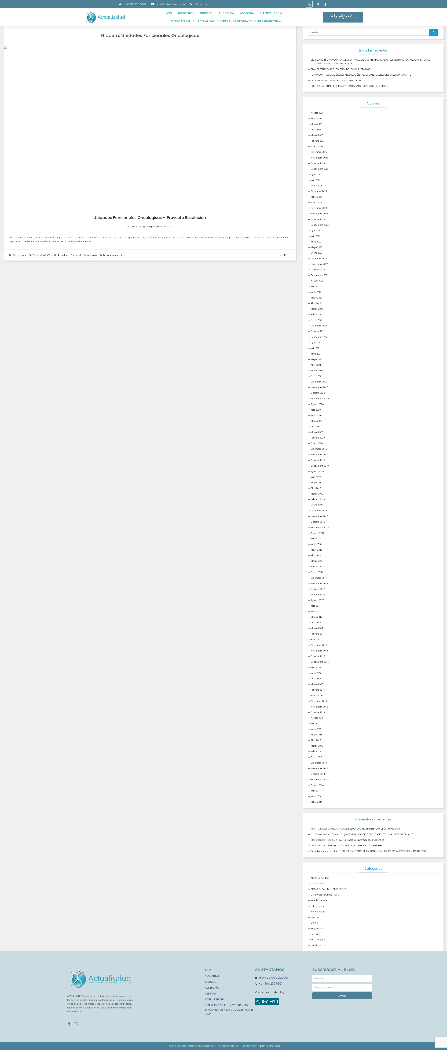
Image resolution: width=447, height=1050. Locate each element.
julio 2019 (316, 476)
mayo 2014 (316, 801)
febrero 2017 (318, 633)
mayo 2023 (316, 247)
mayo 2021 (316, 359)
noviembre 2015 (319, 706)
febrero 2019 (318, 499)
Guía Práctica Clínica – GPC (325, 894)
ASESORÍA (247, 13)
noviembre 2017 (319, 583)
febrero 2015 (318, 751)
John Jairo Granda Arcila (158, 226)
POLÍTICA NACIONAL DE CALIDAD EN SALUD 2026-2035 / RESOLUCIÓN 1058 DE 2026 (384, 851)
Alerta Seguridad (320, 877)
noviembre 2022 (319, 264)
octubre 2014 (318, 773)
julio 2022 (316, 286)
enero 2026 (317, 146)
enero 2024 (317, 202)
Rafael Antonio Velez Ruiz (324, 851)
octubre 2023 (318, 219)
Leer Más (282, 255)
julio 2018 (316, 538)
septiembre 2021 (320, 336)
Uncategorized (318, 945)
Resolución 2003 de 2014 (46, 255)
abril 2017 (316, 622)
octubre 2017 (318, 589)
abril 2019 (316, 488)
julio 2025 (316, 180)
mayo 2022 (316, 297)
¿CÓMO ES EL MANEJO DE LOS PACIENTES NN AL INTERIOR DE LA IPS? (379, 834)
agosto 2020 (317, 404)
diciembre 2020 (319, 381)
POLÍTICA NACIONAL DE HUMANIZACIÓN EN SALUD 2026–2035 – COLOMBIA (349, 85)
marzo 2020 (317, 432)
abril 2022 (316, 303)
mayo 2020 (316, 420)
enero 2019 (317, 504)
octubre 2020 (318, 392)
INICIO (168, 13)
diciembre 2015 (319, 701)
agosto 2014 (317, 785)
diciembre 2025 (319, 151)
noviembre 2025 (319, 157)
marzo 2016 (317, 684)
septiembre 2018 (320, 527)
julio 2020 (316, 409)
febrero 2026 (318, 140)
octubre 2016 (318, 656)
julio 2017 (316, 605)
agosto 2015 (317, 717)
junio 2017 (316, 611)
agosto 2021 (317, 342)
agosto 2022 (317, 280)
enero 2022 (317, 320)
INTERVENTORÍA (271, 13)
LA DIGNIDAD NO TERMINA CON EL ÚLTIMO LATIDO (336, 80)
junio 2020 (316, 415)
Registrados (317, 928)
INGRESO (206, 13)
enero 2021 (317, 376)
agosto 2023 (317, 230)
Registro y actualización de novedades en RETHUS (358, 845)
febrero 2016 (318, 689)
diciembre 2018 (319, 510)
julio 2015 (316, 723)
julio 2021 (316, 348)
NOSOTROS (186, 13)
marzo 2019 (317, 493)
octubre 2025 (318, 163)
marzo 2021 (317, 370)
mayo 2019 (316, 482)
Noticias (315, 917)
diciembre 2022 (319, 258)
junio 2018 (316, 544)
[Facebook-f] (69, 1024)
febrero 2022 (318, 314)
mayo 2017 (316, 616)
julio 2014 (316, 790)
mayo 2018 (316, 549)
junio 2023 (316, 241)
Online (314, 922)
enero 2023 (317, 252)
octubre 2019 (318, 460)
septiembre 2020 (320, 398)
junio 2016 (316, 673)
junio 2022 (316, 292)
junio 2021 (316, 353)
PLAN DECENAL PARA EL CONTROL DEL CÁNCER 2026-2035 (340, 69)
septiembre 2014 (320, 779)
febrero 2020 (318, 437)
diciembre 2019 (319, 448)
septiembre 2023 (320, 224)
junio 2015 (316, 729)
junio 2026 (316, 118)
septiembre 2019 (320, 465)
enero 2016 (317, 695)
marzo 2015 (317, 745)
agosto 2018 (317, 533)
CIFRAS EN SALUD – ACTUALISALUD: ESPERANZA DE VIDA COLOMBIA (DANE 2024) (226, 21)
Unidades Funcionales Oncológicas (78, 255)
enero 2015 (317, 757)
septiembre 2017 (320, 594)
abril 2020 (316, 426)
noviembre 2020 (319, 387)
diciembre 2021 (319, 325)
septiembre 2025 (320, 168)
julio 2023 (316, 236)
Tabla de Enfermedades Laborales (365, 839)
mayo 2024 (316, 196)
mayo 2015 (316, 734)
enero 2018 (317, 572)
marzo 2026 (317, 135)
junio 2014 (316, 796)
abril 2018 (316, 555)
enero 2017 (317, 639)
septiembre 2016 (320, 661)
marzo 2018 (317, 560)
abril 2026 (316, 129)
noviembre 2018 (319, 516)
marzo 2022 (317, 308)
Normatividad (318, 911)
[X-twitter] (77, 1024)
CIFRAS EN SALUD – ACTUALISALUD (329, 889)
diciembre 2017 (319, 577)
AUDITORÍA (226, 13)
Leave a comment (112, 255)
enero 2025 (317, 185)
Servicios (315, 933)
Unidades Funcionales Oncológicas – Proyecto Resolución (149, 217)
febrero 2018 (318, 566)
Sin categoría (20, 255)
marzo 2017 (317, 628)
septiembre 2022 (320, 275)
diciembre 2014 (319, 762)
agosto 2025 (317, 174)
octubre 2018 (318, 521)
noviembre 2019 (319, 454)
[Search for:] (373, 32)
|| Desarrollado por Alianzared (260, 1046)
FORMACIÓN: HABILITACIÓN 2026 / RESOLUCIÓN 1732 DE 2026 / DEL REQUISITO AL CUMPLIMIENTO (361, 74)
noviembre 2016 (319, 650)
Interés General (319, 900)
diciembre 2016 (319, 645)
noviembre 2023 (319, 213)
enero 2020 (317, 443)
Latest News (317, 906)
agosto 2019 (317, 471)
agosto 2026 (317, 112)
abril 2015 (316, 740)
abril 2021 (316, 364)
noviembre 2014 (319, 768)
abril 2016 (316, 678)
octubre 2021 (318, 331)
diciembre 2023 (319, 207)
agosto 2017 (317, 600)
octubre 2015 (318, 712)
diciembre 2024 (319, 191)
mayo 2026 (316, 124)
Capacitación (317, 883)
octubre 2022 (318, 269)
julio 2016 (316, 667)
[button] (309, 4)
